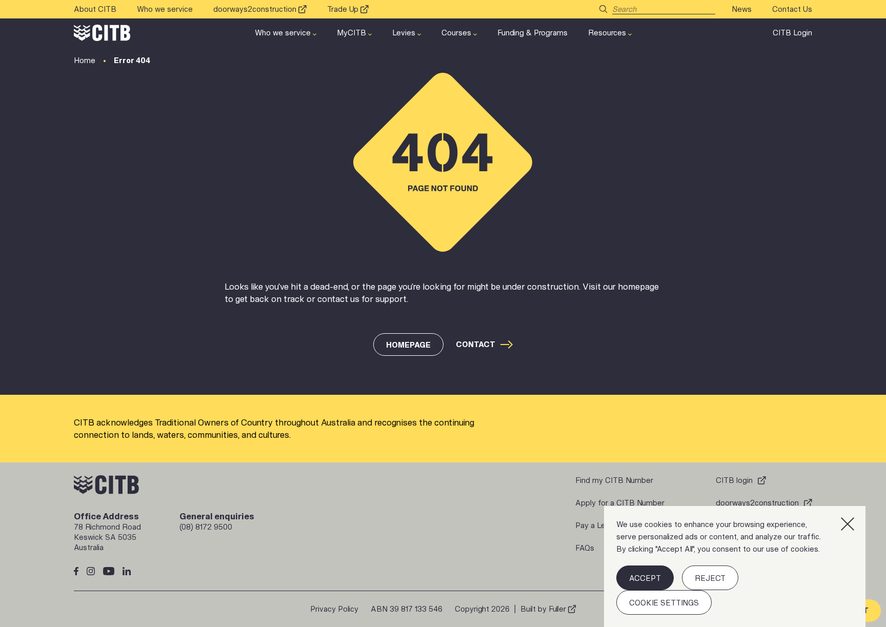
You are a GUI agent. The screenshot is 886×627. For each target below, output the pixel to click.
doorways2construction (254, 9)
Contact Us (792, 9)
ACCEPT (645, 578)
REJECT (710, 578)
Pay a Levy (594, 525)
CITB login (734, 480)
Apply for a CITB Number (619, 503)
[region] (734, 566)
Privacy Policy (334, 609)
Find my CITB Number (614, 480)
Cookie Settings (664, 603)
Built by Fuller (543, 609)
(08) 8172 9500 (205, 527)
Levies (403, 32)
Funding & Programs (532, 32)
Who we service (165, 9)
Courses (456, 32)
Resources (607, 32)
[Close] (847, 524)
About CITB (95, 9)
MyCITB (351, 32)
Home (84, 60)
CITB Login (792, 32)
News (742, 9)
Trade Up (342, 9)
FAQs (584, 548)
